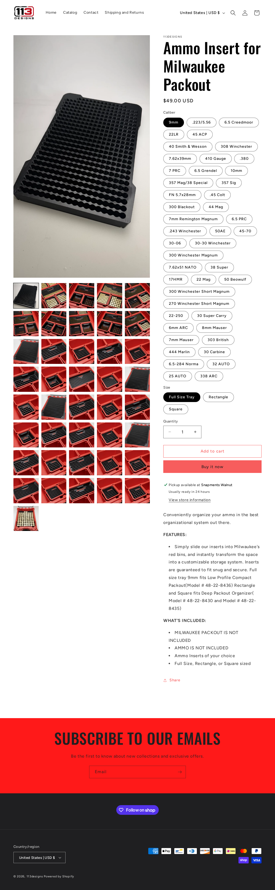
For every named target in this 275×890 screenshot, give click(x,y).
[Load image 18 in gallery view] (81, 379)
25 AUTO (177, 376)
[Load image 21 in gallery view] (26, 407)
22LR (174, 134)
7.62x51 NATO (183, 267)
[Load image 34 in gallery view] (109, 462)
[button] (233, 13)
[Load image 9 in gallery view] (109, 323)
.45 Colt (217, 195)
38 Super (219, 267)
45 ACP (200, 134)
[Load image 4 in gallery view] (109, 295)
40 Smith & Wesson (188, 146)
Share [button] (174, 680)
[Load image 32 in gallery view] (54, 462)
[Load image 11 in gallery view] (26, 351)
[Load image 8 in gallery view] (81, 323)
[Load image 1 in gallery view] (26, 295)
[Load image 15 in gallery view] (137, 351)
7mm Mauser (181, 340)
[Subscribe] (180, 772)
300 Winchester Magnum (193, 255)
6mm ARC (178, 327)
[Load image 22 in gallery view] (54, 407)
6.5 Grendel (205, 170)
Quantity (170, 421)
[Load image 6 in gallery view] (26, 323)
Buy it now (212, 466)
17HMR (176, 279)
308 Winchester (236, 146)
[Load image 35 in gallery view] (137, 462)
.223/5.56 (201, 122)
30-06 (175, 243)
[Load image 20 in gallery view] (137, 379)
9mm (173, 122)
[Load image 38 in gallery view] (81, 490)
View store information (190, 500)
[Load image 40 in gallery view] (137, 490)
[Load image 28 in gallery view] (81, 435)
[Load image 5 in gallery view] (137, 295)
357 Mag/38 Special (188, 182)
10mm (236, 170)
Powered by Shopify (59, 876)
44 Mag (216, 207)
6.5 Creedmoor (239, 122)
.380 (244, 158)
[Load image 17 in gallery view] (54, 379)
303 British (218, 340)
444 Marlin (179, 352)
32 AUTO (221, 364)
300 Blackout (182, 207)
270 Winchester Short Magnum (199, 303)
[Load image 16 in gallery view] (26, 379)
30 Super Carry (212, 315)
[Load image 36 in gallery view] (26, 490)
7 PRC (174, 170)
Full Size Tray (182, 397)
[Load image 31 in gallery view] (26, 462)
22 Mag (204, 279)
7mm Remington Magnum (193, 219)
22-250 (176, 315)
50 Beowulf (235, 279)
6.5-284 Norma (183, 364)
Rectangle (218, 397)
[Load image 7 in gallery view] (54, 323)
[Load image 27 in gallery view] (54, 435)
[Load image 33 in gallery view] (81, 462)
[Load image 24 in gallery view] (109, 407)
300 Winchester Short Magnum (199, 291)
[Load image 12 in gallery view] (54, 351)
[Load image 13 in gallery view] (81, 351)
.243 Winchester (185, 231)
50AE (220, 231)
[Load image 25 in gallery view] (137, 407)
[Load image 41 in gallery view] (26, 518)
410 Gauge (215, 158)
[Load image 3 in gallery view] (81, 295)
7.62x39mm (180, 158)
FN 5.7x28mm (182, 195)
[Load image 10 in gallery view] (137, 323)
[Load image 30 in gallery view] (137, 435)
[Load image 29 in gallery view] (109, 435)
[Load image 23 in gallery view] (81, 407)
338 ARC (209, 376)
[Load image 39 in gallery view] (109, 490)
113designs (35, 876)
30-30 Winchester (213, 243)
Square (176, 409)
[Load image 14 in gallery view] (109, 351)
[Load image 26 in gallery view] (26, 435)
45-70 (245, 231)
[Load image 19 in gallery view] (109, 379)
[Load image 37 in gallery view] (54, 490)
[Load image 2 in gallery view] (54, 295)
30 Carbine (214, 352)
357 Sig (229, 182)
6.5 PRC (239, 219)
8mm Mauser (214, 327)
